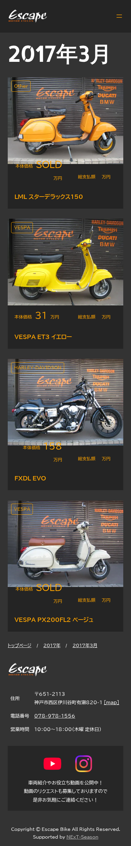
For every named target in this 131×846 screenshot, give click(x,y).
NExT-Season (82, 837)
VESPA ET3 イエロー (43, 337)
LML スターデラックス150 (48, 197)
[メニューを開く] (119, 16)
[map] (111, 702)
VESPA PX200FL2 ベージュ (53, 620)
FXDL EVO (30, 478)
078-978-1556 (54, 715)
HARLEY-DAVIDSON (37, 368)
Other (21, 86)
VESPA (22, 227)
